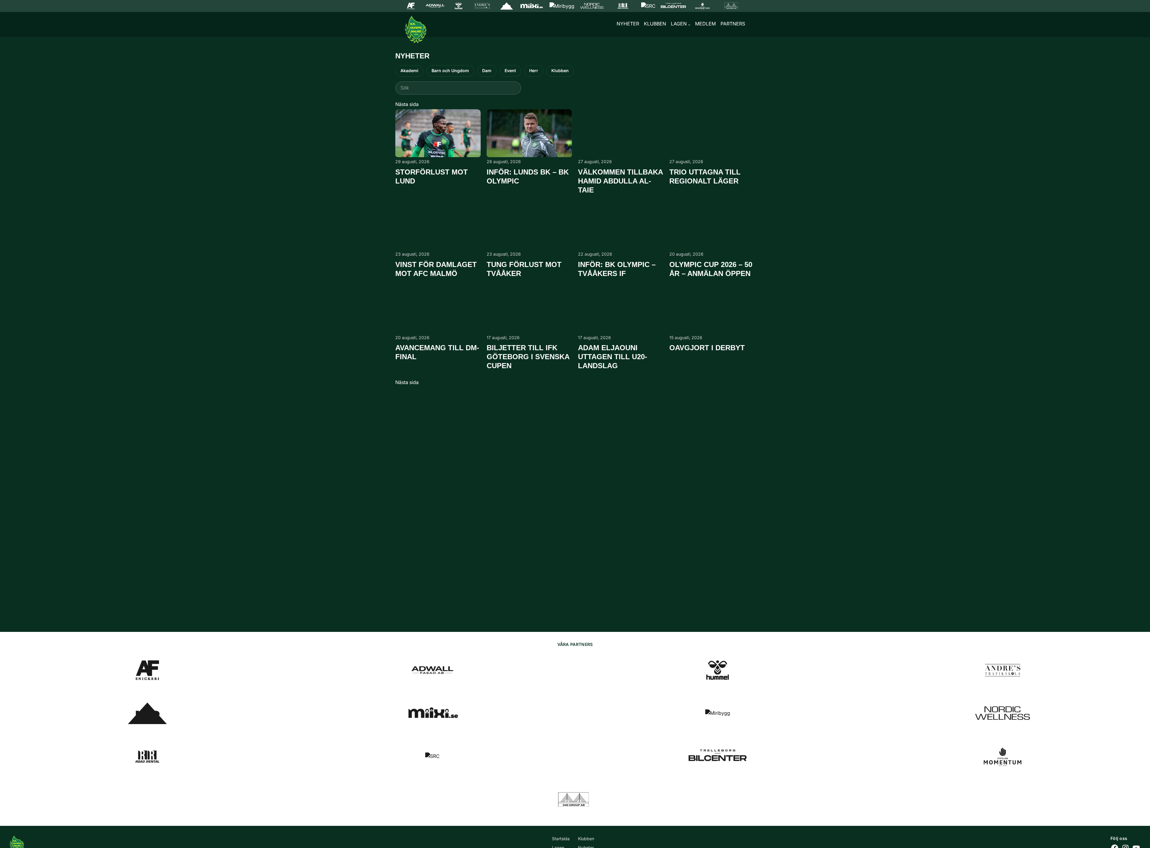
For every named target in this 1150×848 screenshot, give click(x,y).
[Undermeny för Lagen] (689, 24)
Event (510, 70)
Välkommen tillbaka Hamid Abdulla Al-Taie (620, 181)
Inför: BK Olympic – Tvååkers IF (617, 268)
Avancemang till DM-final (437, 352)
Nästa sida (407, 104)
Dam (486, 70)
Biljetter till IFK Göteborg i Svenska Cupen (528, 357)
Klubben (560, 70)
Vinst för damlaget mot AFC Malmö (436, 268)
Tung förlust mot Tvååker (524, 268)
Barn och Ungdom (450, 70)
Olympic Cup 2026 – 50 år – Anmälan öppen (710, 268)
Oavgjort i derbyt (707, 348)
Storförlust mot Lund (431, 176)
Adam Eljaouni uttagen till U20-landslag (612, 357)
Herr (533, 70)
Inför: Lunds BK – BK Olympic (528, 176)
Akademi (409, 70)
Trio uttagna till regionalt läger (705, 176)
